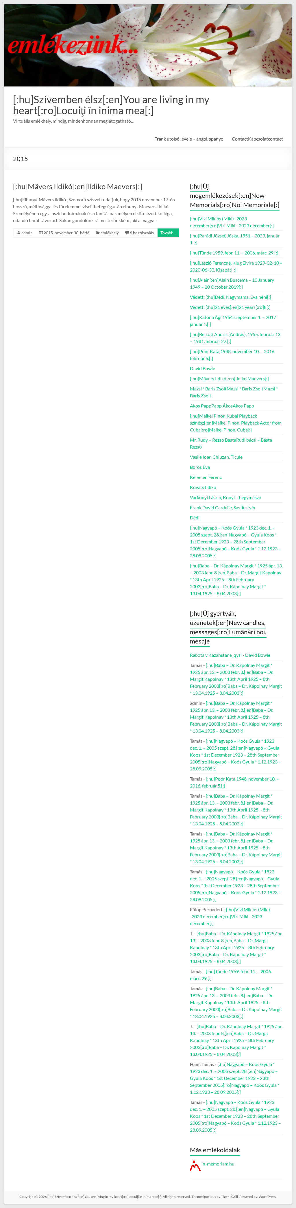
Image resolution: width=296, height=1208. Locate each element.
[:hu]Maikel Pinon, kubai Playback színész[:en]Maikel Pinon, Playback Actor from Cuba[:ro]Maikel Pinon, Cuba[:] (236, 422)
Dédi (194, 517)
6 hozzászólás (142, 232)
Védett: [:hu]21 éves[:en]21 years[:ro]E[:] (230, 307)
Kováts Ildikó (203, 487)
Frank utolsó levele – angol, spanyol (189, 138)
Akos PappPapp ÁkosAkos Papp (222, 405)
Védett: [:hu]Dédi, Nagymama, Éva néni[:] (230, 297)
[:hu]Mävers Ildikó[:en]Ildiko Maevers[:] (77, 186)
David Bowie (202, 368)
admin (27, 232)
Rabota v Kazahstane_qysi (216, 655)
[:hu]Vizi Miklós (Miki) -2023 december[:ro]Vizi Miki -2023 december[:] (230, 916)
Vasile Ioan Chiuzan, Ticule (216, 457)
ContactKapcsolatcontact (257, 138)
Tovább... (168, 232)
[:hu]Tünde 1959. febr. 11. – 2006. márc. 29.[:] (234, 252)
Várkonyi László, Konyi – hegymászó (225, 497)
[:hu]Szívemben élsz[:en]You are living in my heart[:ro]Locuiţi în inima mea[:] (111, 105)
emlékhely (110, 232)
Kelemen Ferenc (206, 477)
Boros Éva (200, 467)
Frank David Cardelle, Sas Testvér (223, 507)
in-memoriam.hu (217, 1163)
